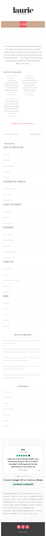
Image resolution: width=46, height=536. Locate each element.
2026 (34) (6, 303)
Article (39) (6, 160)
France (19, 493)
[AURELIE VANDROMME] (31, 85)
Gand (30, 513)
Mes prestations (8, 409)
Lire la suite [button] (23, 470)
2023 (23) (6, 320)
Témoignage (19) (8, 166)
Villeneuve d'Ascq (24, 502)
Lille (35, 493)
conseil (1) (6, 217)
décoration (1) (8, 223)
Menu (24, 24)
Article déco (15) (8, 240)
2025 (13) (6, 309)
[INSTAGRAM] (19, 527)
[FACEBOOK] (23, 527)
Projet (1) (6, 177)
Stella (11, 505)
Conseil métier (8, 397)
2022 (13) (6, 326)
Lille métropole (28, 493)
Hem (15, 502)
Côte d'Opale (35, 502)
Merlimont (18, 505)
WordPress (23, 532)
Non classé (6, 415)
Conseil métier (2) (9, 257)
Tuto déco (6, 426)
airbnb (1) (6, 275)
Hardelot (38, 505)
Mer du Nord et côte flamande (13, 508)
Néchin (32, 511)
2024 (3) (5, 315)
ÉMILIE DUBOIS (35, 134)
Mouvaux (7, 499)
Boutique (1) (7, 200)
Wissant (31, 505)
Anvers (35, 513)
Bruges (24, 513)
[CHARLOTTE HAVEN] (13, 85)
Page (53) (6, 154)
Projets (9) (6, 246)
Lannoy (26, 496)
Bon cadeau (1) (8, 194)
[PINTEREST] (27, 527)
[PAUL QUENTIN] (13, 107)
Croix (19, 499)
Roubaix (24, 499)
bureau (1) (6, 292)
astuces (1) (6, 286)
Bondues (40, 496)
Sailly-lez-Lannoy (17, 496)
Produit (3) (6, 172)
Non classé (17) (8, 234)
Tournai (38, 511)
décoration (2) (8, 269)
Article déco (7, 392)
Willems (13, 499)
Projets (5, 420)
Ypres (19, 513)
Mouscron (6, 513)
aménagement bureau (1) (11, 280)
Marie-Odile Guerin (11, 134)
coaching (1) (7, 212)
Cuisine (5, 403)
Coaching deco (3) (9, 189)
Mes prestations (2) (9, 252)
